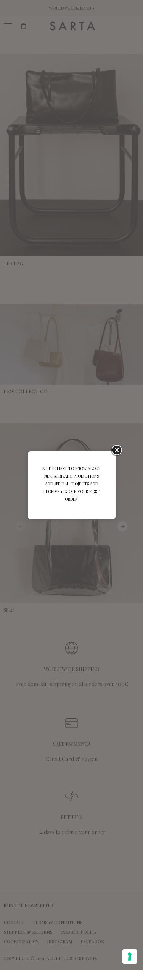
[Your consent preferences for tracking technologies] (129, 956)
